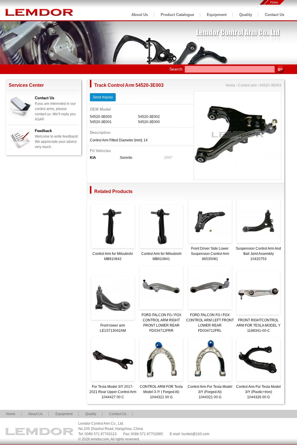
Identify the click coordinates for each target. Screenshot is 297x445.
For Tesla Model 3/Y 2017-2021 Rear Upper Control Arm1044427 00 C (112, 392)
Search (175, 69)
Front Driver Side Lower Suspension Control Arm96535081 (210, 253)
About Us (139, 14)
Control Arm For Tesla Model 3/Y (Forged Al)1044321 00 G (210, 392)
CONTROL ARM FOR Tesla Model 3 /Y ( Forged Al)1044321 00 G (161, 392)
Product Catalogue (177, 14)
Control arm (247, 85)
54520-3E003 (270, 85)
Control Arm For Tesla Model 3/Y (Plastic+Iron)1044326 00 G (258, 392)
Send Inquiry (103, 97)
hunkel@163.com (195, 434)
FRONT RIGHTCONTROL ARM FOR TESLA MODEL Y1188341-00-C (258, 325)
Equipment (217, 14)
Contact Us (274, 14)
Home (230, 85)
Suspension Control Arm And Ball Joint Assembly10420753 (258, 253)
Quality (245, 14)
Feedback (43, 131)
